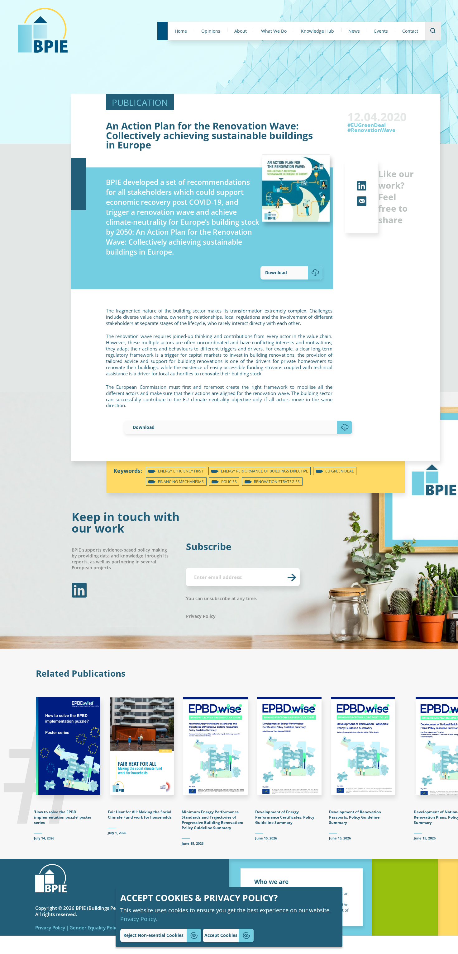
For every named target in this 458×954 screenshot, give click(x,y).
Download (276, 272)
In (78, 590)
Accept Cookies (220, 935)
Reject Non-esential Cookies (153, 935)
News (354, 31)
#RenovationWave (371, 130)
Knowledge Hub (317, 31)
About (240, 31)
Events (381, 31)
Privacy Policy (138, 919)
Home (181, 31)
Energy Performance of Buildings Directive (264, 471)
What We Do (274, 31)
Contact (410, 31)
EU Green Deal (339, 471)
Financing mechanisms (181, 481)
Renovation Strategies (277, 481)
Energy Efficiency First (180, 471)
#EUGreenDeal (366, 125)
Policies (229, 481)
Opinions (210, 31)
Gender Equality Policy (94, 927)
